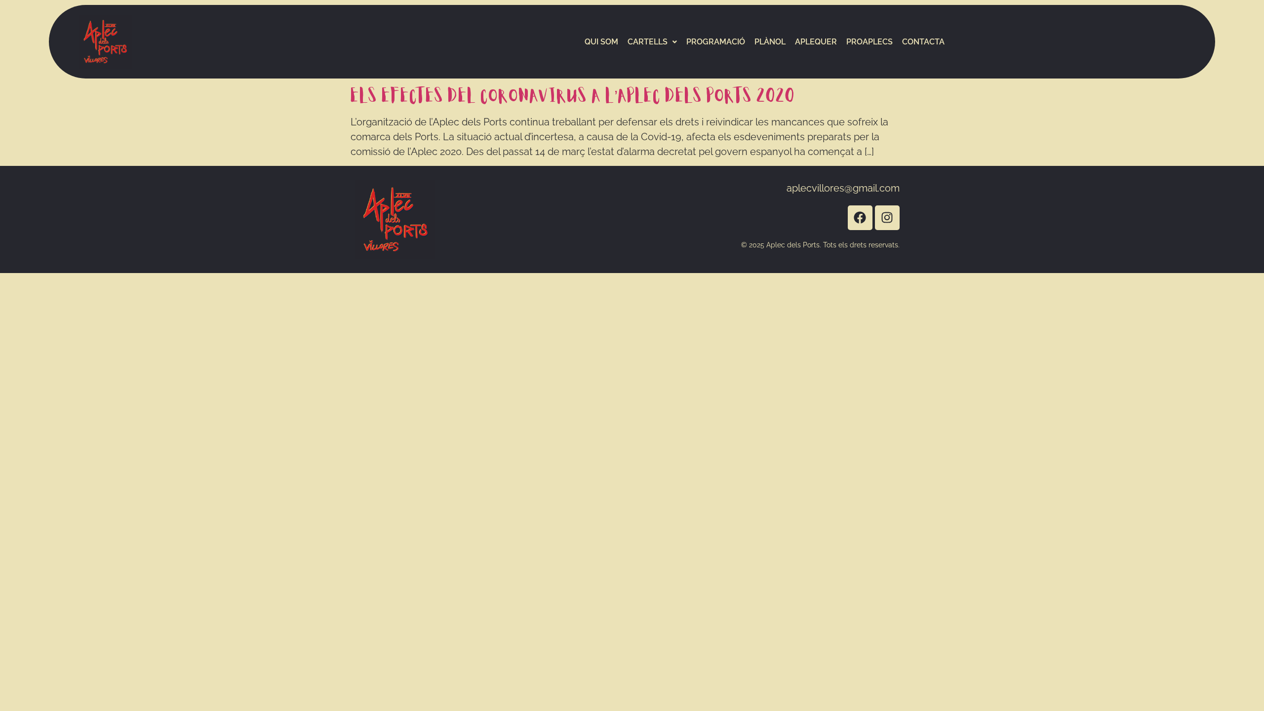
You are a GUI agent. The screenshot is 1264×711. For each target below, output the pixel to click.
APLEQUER (816, 41)
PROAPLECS (869, 41)
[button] (652, 42)
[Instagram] (887, 217)
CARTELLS (648, 41)
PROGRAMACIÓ (715, 41)
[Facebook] (860, 217)
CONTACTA (923, 41)
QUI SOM (601, 41)
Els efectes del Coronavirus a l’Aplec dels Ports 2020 (573, 96)
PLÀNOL (770, 41)
